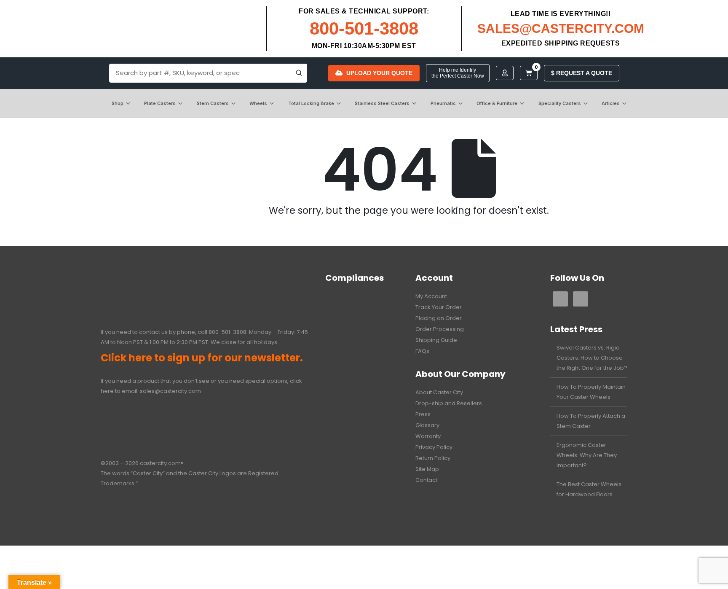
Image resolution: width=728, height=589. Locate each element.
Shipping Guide (436, 340)
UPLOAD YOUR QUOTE (379, 73)
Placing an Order (438, 318)
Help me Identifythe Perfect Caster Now (457, 73)
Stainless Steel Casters (382, 103)
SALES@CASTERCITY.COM (560, 28)
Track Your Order (438, 307)
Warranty (428, 436)
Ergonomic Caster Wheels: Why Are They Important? (587, 455)
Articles (611, 103)
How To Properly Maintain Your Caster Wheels (591, 392)
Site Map (427, 469)
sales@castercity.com (170, 391)
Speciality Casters (559, 103)
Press (423, 414)
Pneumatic (443, 103)
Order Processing (439, 329)
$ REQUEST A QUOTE (581, 73)
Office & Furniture (496, 103)
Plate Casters (160, 103)
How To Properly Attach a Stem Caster (591, 421)
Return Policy (432, 458)
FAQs (422, 351)
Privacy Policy (433, 447)
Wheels (258, 103)
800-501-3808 (364, 28)
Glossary (427, 425)
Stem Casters (213, 103)
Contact (426, 480)
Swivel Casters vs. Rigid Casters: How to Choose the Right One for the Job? (592, 358)
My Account (431, 296)
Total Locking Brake (311, 103)
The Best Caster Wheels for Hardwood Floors (589, 489)
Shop (117, 103)
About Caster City (439, 392)
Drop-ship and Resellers (448, 403)
